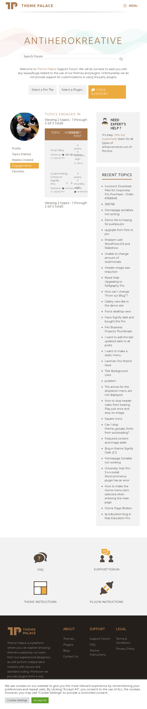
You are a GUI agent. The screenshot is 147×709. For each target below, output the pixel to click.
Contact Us (70, 656)
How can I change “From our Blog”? (117, 293)
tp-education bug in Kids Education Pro (118, 516)
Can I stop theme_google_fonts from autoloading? (119, 428)
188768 (110, 204)
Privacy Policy (125, 648)
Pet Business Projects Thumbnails (118, 329)
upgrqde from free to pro (119, 232)
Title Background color (116, 373)
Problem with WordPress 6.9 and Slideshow (117, 244)
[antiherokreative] (24, 143)
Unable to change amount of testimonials (117, 258)
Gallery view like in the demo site (117, 303)
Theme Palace (37, 5)
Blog (66, 650)
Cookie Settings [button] (17, 700)
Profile (16, 148)
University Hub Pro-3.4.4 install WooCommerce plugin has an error (118, 474)
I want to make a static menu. (116, 353)
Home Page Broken (118, 508)
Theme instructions (40, 602)
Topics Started (21, 154)
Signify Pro (59, 158)
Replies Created (22, 160)
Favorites (18, 171)
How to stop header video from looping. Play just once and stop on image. (118, 407)
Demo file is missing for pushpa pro (118, 222)
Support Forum (106, 569)
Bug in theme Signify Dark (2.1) (119, 450)
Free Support (99, 92)
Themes (68, 638)
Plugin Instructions (106, 602)
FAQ (93, 644)
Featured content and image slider (116, 440)
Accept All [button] (40, 700)
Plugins (68, 644)
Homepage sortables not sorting (119, 212)
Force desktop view (118, 311)
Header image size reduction (117, 269)
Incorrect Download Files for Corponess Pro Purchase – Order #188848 (119, 192)
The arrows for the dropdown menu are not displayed (118, 391)
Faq (40, 569)
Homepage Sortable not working (118, 460)
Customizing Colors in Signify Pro (59, 179)
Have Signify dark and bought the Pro (119, 319)
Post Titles (57, 150)
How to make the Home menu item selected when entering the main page (117, 494)
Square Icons (113, 418)
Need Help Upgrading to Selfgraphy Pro (114, 281)
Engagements (21, 165)
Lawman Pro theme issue (118, 363)
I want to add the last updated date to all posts (119, 341)
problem (110, 381)
